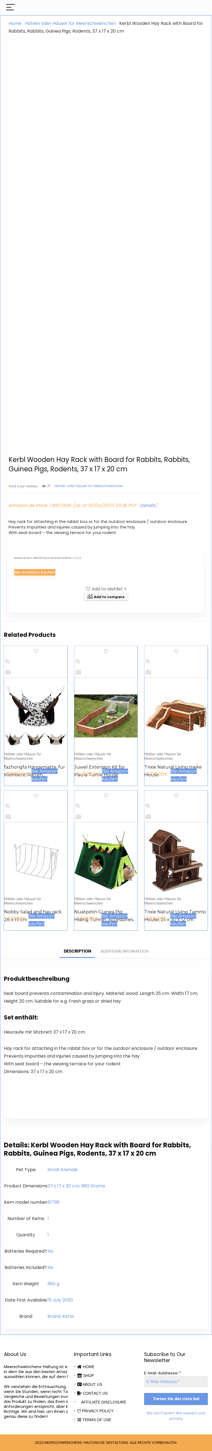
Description (77, 951)
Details (148, 505)
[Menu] (10, 7)
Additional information (124, 951)
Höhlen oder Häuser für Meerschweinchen (70, 23)
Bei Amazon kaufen (34, 572)
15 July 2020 (60, 1300)
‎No (50, 1251)
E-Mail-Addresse (162, 1373)
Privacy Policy (97, 1411)
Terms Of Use (96, 1420)
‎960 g (53, 1284)
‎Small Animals (62, 1169)
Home (15, 23)
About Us (92, 1384)
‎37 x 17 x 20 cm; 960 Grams (76, 1186)
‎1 (48, 1218)
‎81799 (53, 1202)
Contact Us (95, 1393)
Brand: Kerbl (60, 1316)
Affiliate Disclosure (103, 1402)
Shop (88, 1375)
